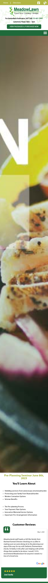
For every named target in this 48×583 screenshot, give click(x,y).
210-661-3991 (37, 18)
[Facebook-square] (39, 2)
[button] (45, 33)
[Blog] (45, 3)
